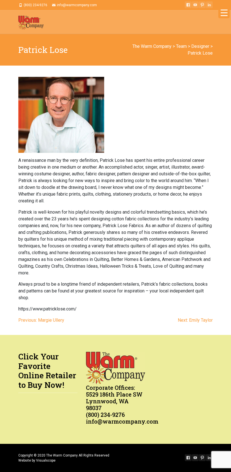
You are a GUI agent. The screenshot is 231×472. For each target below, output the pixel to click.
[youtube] (195, 4)
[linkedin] (209, 4)
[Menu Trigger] (224, 12)
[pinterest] (202, 4)
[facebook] (188, 4)
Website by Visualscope (36, 460)
